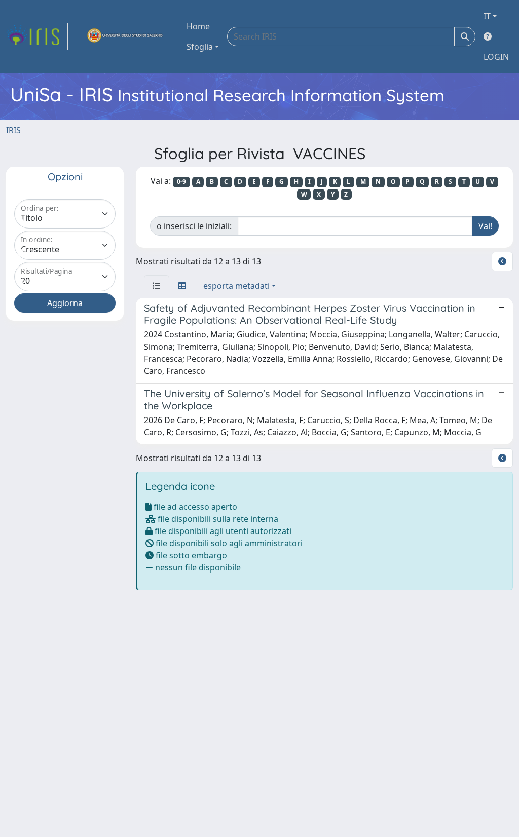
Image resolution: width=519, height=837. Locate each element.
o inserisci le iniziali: (194, 226)
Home (198, 26)
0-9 (181, 181)
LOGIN (496, 56)
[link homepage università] (125, 36)
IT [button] (487, 16)
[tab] (156, 285)
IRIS (13, 130)
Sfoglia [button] (200, 46)
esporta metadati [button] (236, 285)
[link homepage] (37, 36)
